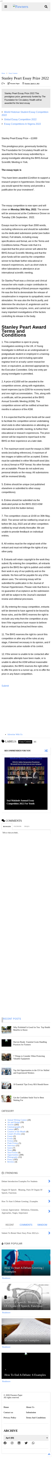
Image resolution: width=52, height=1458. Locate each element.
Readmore (6, 1278)
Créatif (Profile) (14, 1134)
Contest (10, 1129)
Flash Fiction (12, 1143)
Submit (5, 686)
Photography (12, 1157)
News (9, 1150)
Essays (10, 1136)
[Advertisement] (26, 41)
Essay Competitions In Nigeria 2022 (22, 124)
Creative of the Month (16, 1132)
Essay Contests (13, 73)
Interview (11, 1145)
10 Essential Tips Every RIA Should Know (31, 1084)
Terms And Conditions (36, 1418)
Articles (10, 1125)
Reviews (10, 1162)
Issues (9, 1148)
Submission (31, 1412)
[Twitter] (26, 1443)
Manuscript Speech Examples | (22, 1340)
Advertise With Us (14, 734)
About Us (30, 1407)
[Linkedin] (19, 1443)
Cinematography (14, 1127)
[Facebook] (5, 1443)
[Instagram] (12, 1443)
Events (10, 1139)
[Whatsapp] (33, 1443)
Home (3, 73)
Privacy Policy (10, 1418)
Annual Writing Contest (17, 1120)
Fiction (10, 1141)
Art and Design (13, 1122)
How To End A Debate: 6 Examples (25, 1374)
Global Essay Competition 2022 (20, 119)
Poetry (10, 1159)
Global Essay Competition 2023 (22, 777)
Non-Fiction (12, 1152)
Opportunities (12, 1155)
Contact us (8, 1412)
